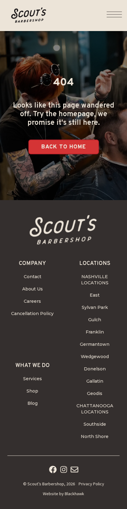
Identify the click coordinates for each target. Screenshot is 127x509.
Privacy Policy (91, 484)
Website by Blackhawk (63, 493)
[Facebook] (53, 469)
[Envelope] (74, 469)
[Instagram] (64, 469)
